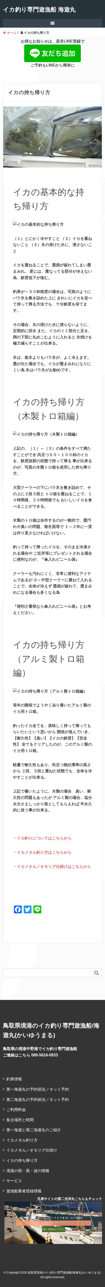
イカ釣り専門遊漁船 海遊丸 (39, 9)
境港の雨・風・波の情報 (27, 1171)
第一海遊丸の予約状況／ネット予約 (37, 1089)
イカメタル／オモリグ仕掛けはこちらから (54, 866)
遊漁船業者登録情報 (24, 1191)
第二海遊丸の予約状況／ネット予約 (37, 1099)
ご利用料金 (16, 1110)
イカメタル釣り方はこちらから (44, 852)
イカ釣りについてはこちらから (44, 838)
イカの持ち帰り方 (22, 1160)
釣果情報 (14, 1079)
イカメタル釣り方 (22, 1140)
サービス (14, 1181)
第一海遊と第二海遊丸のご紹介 (33, 1130)
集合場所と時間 (20, 1120)
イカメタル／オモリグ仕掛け (31, 1150)
